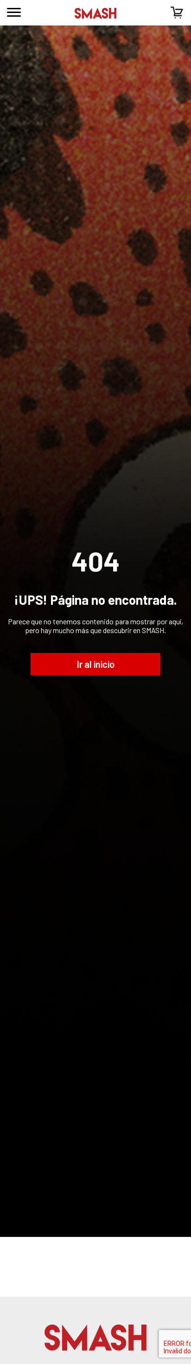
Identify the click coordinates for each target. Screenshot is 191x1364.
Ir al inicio (96, 664)
